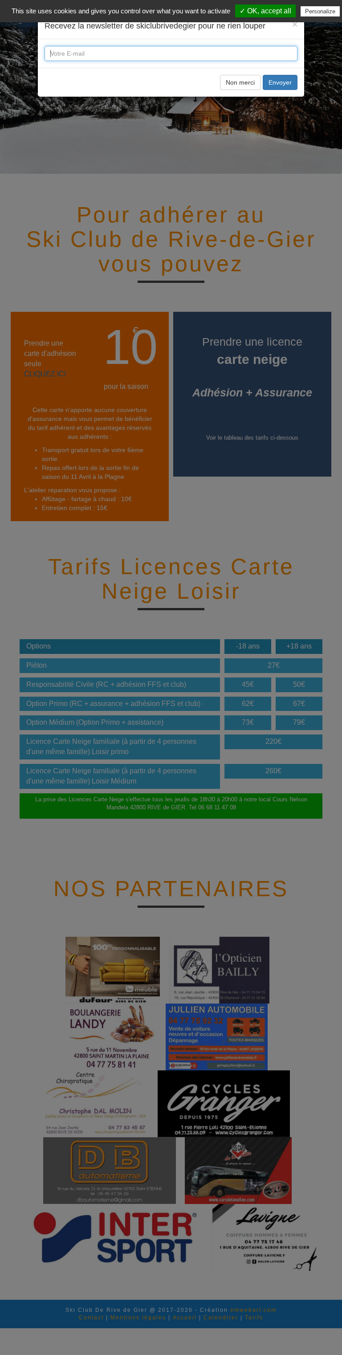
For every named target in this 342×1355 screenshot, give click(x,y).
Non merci (240, 82)
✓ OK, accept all (265, 11)
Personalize (320, 11)
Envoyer (280, 82)
